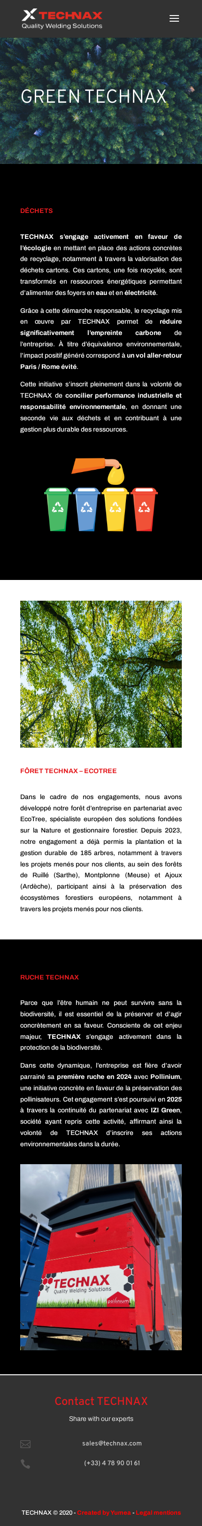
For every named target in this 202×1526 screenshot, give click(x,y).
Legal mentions (158, 1513)
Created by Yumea (104, 1513)
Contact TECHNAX (101, 1402)
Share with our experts (101, 1418)
